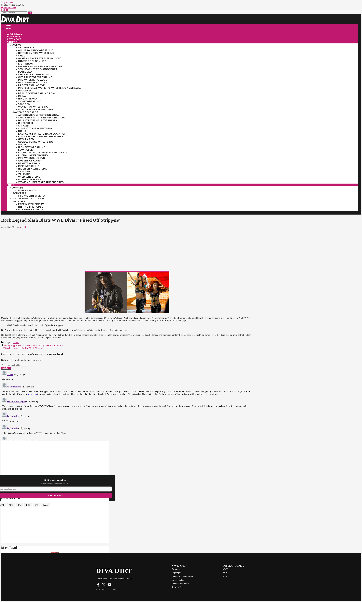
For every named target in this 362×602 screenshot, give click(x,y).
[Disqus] (127, 405)
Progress (25, 90)
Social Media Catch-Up (28, 198)
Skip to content (8, 2)
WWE (225, 569)
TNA (225, 576)
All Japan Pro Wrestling (35, 50)
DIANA (22, 131)
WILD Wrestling (29, 176)
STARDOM (24, 104)
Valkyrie (24, 174)
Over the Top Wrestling (35, 77)
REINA (22, 96)
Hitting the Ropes (30, 206)
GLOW (22, 144)
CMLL (21, 55)
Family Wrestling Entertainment (41, 136)
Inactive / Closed (24, 112)
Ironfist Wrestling (31, 147)
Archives (18, 201)
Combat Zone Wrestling (35, 128)
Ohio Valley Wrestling (34, 74)
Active (16, 45)
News (16, 342)
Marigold (25, 71)
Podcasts (19, 193)
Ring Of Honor (28, 98)
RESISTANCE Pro (29, 163)
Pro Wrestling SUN (31, 158)
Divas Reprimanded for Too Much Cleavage (23, 348)
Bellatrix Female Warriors (37, 120)
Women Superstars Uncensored (41, 182)
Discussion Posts (24, 190)
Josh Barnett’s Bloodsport (37, 69)
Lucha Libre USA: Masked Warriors (42, 152)
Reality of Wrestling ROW (36, 93)
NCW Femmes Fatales (32, 82)
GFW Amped (26, 139)
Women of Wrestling (33, 106)
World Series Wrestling (35, 109)
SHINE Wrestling (29, 101)
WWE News (14, 34)
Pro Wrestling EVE (31, 85)
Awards (17, 187)
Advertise (176, 569)
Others (12, 42)
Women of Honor (30, 179)
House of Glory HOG (32, 61)
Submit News (9, 7)
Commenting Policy (180, 584)
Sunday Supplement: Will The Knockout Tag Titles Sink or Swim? (33, 345)
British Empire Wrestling (36, 53)
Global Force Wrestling (35, 142)
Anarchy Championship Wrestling (42, 117)
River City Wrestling (33, 168)
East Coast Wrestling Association (42, 133)
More (10, 185)
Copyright (176, 573)
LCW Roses (25, 150)
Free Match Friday (31, 204)
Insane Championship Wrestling (41, 66)
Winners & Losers (30, 209)
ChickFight (25, 123)
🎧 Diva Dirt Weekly (32, 196)
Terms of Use (177, 587)
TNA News (13, 36)
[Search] (30, 12)
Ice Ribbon (25, 63)
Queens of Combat (31, 160)
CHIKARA (24, 125)
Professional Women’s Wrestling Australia (49, 88)
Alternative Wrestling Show (38, 115)
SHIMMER (24, 171)
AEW (225, 573)
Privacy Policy (178, 580)
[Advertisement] (127, 249)
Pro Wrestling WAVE (32, 80)
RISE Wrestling (28, 166)
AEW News (14, 39)
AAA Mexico (26, 47)
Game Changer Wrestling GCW (39, 58)
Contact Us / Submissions (182, 576)
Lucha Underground (33, 155)
